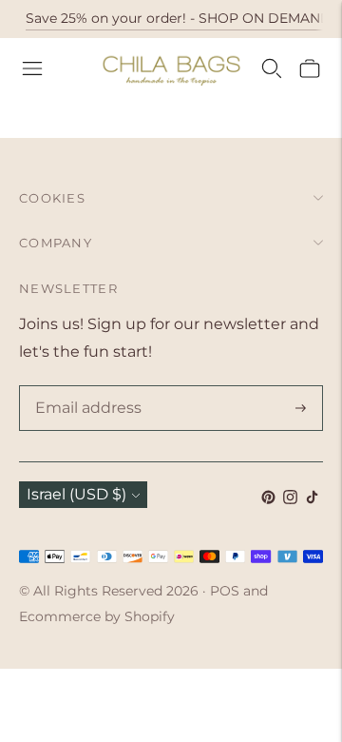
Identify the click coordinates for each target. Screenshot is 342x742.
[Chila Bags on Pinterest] (268, 499)
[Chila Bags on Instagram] (290, 499)
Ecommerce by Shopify (97, 616)
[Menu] (32, 68)
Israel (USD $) (76, 494)
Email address (84, 387)
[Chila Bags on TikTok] (312, 499)
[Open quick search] (271, 68)
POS (224, 590)
